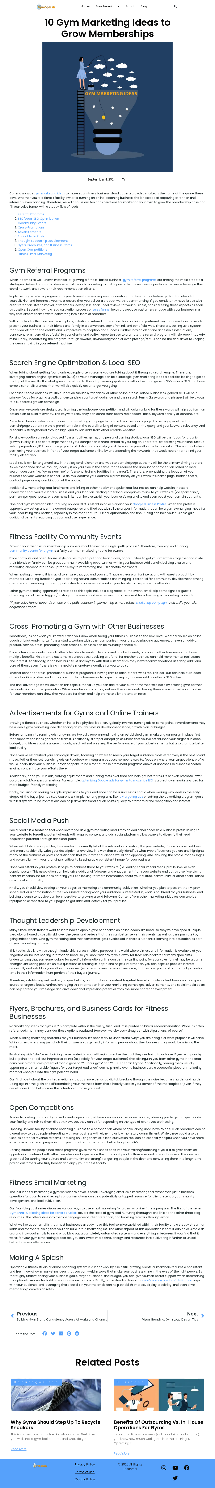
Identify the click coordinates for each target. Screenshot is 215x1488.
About (130, 6)
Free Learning (105, 6)
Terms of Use (84, 1472)
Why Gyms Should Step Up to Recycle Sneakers (55, 1425)
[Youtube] (175, 1467)
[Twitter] (175, 1478)
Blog (144, 6)
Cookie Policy (85, 1479)
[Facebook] (187, 1467)
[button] (175, 6)
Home (85, 6)
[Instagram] (164, 1467)
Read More (18, 1449)
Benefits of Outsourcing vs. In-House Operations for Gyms (158, 1425)
